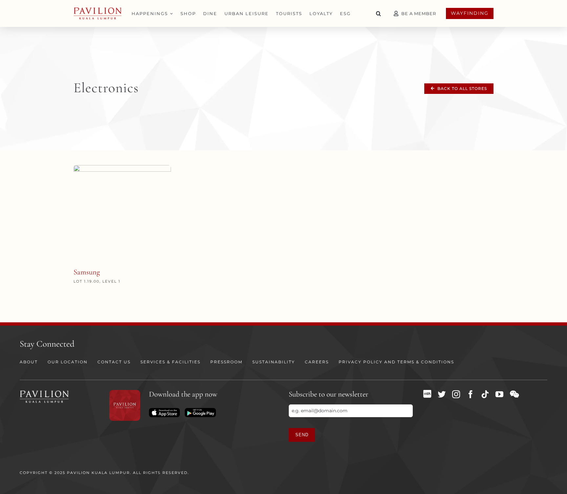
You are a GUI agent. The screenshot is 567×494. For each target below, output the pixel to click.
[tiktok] (485, 394)
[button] (378, 13)
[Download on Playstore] (200, 410)
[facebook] (470, 394)
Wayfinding (470, 13)
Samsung (87, 272)
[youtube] (499, 394)
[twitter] (442, 394)
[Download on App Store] (164, 410)
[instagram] (456, 394)
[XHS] (427, 394)
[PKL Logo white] (44, 392)
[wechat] (514, 394)
